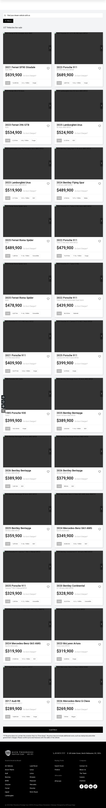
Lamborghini (9, 796)
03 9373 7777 (60, 753)
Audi (6, 773)
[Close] (3, 411)
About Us (83, 770)
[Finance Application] (3, 406)
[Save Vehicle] (48, 68)
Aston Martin (9, 770)
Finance (57, 770)
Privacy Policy (38, 805)
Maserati (33, 781)
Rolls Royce (34, 792)
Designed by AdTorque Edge (66, 805)
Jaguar (7, 792)
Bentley (7, 777)
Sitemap (53, 805)
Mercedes (33, 784)
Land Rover (34, 766)
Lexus (32, 770)
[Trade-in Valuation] (3, 397)
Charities (83, 781)
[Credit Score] (3, 402)
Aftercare (58, 781)
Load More (53, 730)
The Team (83, 773)
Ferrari (7, 788)
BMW (7, 781)
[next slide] (50, 48)
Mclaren (32, 777)
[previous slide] (4, 48)
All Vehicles (9, 766)
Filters (9, 21)
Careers (82, 777)
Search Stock (59, 766)
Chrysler (8, 784)
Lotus (32, 773)
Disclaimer (46, 805)
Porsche (32, 788)
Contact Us (83, 766)
